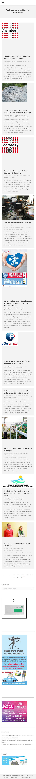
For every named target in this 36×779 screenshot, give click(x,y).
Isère (10, 395)
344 (23, 575)
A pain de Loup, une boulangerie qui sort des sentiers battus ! (17, 744)
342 (14, 575)
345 (27, 575)
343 (19, 575)
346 (32, 575)
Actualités (6, 61)
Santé (17, 308)
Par (19, 61)
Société (21, 366)
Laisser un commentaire (9, 63)
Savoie (10, 498)
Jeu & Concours (12, 61)
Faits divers (11, 227)
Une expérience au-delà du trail (10, 737)
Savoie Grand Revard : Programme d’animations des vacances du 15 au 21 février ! (18, 493)
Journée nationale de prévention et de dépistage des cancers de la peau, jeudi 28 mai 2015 (18, 303)
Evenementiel (22, 115)
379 (18, 577)
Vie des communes (19, 227)
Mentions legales (27, 777)
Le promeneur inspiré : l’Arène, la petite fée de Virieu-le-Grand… (18, 735)
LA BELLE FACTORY (17, 777)
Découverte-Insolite (13, 115)
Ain (9, 453)
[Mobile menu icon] (3, 3)
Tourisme (14, 397)
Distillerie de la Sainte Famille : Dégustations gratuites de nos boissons (17, 741)
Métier (17, 366)
